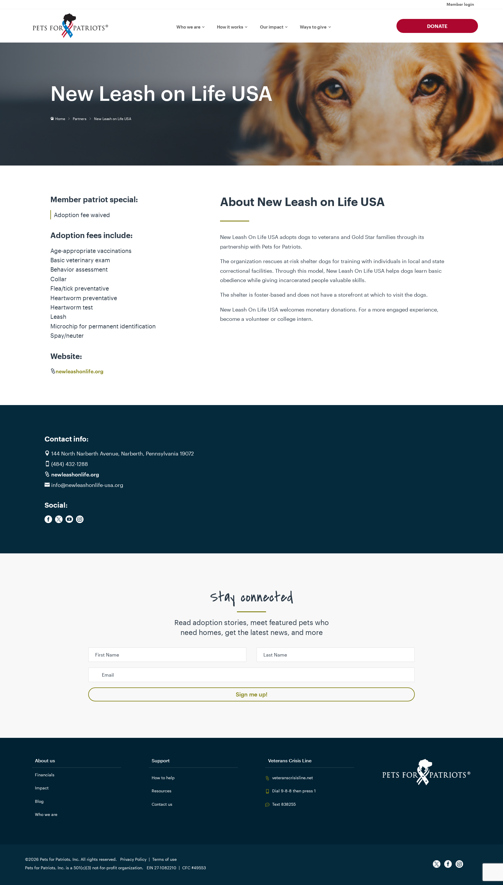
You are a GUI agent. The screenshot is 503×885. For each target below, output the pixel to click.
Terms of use (164, 859)
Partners (79, 118)
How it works (230, 26)
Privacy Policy (133, 859)
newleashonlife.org (79, 371)
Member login (460, 4)
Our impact (272, 26)
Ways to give (313, 26)
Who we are (188, 26)
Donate (437, 26)
